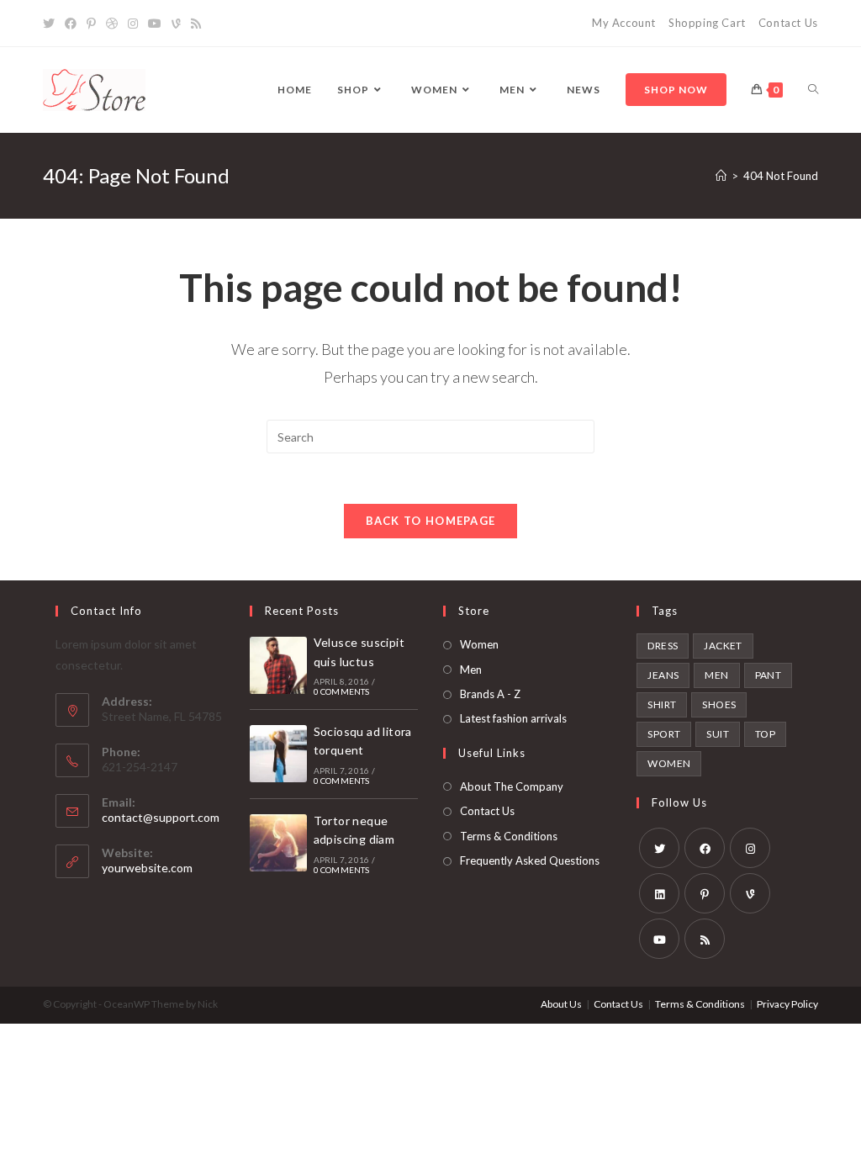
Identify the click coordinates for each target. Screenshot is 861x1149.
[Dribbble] (112, 23)
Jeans (663, 675)
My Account (624, 22)
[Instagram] (133, 23)
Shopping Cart (707, 22)
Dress (662, 645)
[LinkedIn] (659, 893)
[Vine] (176, 23)
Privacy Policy (787, 1004)
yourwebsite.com (147, 867)
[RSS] (196, 23)
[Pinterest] (91, 23)
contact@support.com (160, 817)
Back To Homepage (431, 520)
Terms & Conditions (508, 836)
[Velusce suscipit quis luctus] (278, 665)
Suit (717, 734)
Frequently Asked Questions (530, 860)
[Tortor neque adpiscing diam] (278, 842)
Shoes (719, 704)
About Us (561, 1004)
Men (471, 669)
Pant (768, 675)
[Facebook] (71, 23)
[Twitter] (51, 23)
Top (765, 734)
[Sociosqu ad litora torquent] (278, 753)
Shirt (661, 704)
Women (479, 644)
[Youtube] (154, 23)
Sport (663, 734)
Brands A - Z (490, 694)
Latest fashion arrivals (513, 718)
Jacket (723, 645)
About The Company (511, 786)
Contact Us (788, 22)
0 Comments (342, 691)
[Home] (721, 176)
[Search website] (813, 90)
